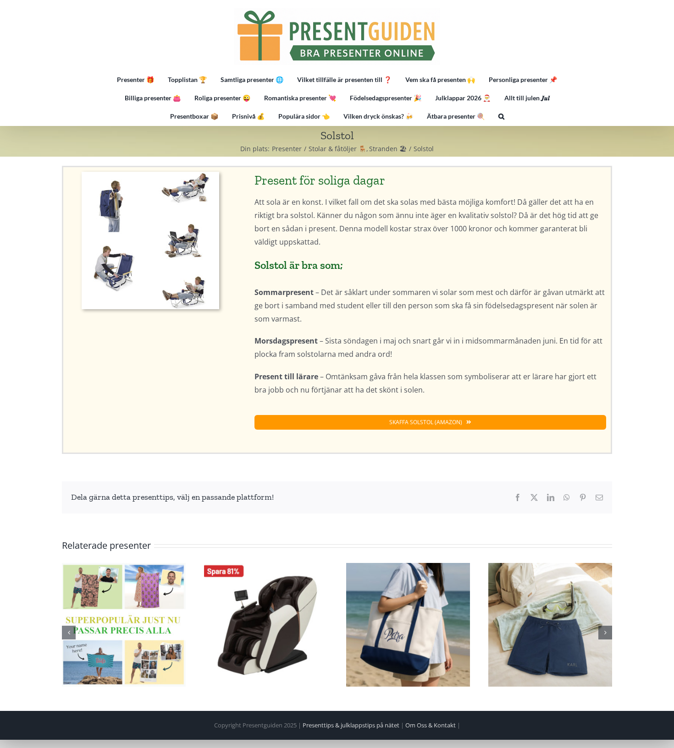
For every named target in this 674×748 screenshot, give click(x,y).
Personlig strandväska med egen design (408, 625)
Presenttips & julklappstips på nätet (351, 725)
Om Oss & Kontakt (430, 725)
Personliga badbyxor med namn (550, 625)
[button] (501, 116)
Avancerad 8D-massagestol (266, 625)
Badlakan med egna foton (124, 625)
